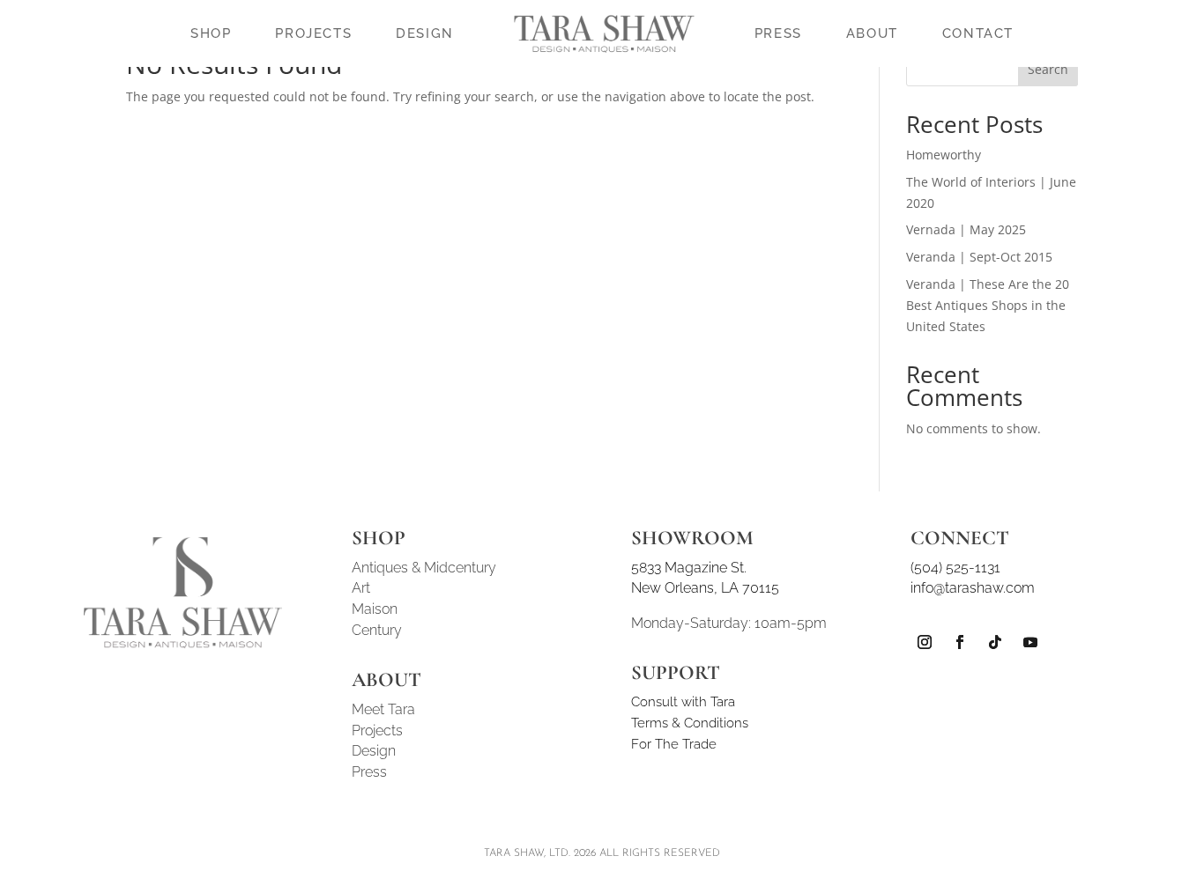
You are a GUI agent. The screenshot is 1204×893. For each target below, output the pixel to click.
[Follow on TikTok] (995, 642)
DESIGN (425, 33)
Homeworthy (943, 154)
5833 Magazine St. (689, 567)
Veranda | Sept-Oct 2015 (979, 256)
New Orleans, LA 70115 (705, 587)
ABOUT (872, 33)
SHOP (210, 33)
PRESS (778, 33)
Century (377, 630)
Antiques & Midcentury (424, 567)
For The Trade (674, 744)
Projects (377, 730)
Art (361, 587)
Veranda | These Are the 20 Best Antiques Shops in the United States (987, 305)
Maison (375, 609)
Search (1048, 69)
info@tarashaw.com (972, 587)
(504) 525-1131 (955, 567)
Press (369, 772)
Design (374, 750)
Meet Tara (383, 709)
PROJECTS (313, 33)
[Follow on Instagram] (924, 642)
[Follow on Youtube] (1030, 642)
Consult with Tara (683, 702)
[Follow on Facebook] (960, 642)
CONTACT (978, 33)
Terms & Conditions (689, 723)
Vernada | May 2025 (966, 229)
